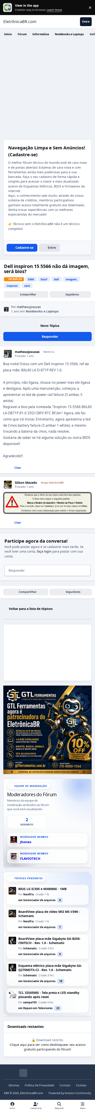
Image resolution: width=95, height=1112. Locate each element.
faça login (44, 551)
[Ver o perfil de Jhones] (13, 839)
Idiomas (14, 1085)
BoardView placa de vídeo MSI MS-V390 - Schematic (49, 914)
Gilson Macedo (26, 483)
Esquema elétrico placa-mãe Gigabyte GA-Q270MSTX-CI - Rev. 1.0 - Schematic (50, 968)
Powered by (70, 1093)
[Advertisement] (47, 89)
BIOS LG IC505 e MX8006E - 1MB (42, 889)
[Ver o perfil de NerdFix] (12, 890)
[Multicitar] (4, 467)
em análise (15, 279)
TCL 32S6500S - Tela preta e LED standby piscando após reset (48, 995)
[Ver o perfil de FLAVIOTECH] (13, 856)
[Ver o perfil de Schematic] (12, 940)
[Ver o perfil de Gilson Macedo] (8, 484)
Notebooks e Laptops (42, 311)
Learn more (8, 8)
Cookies (81, 1085)
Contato (65, 1085)
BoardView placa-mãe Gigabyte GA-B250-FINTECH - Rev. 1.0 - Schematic (49, 941)
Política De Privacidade (39, 1085)
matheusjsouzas (27, 352)
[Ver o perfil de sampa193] (12, 994)
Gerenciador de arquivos (39, 900)
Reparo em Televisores (38, 1008)
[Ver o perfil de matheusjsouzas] (6, 309)
